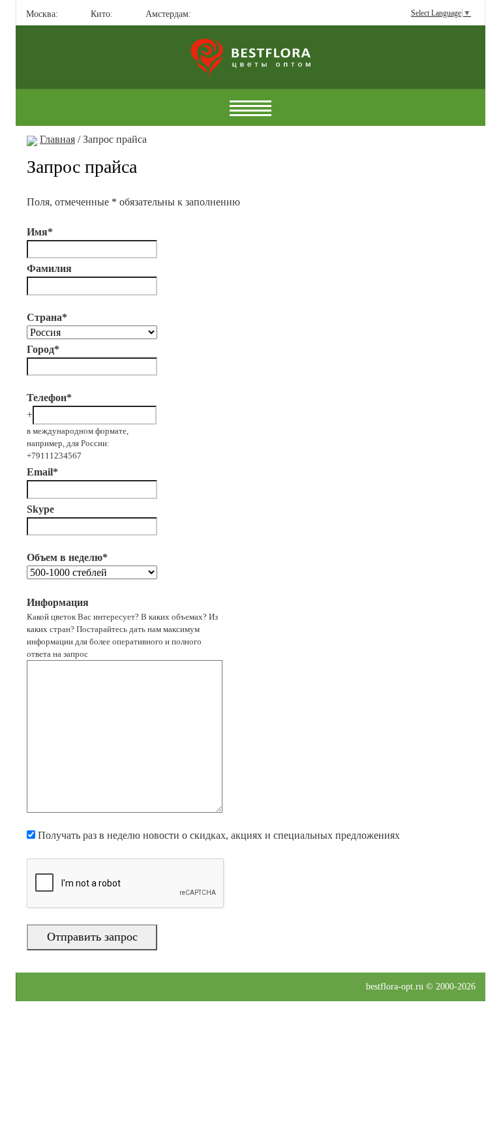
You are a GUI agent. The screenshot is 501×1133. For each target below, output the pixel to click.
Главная (57, 139)
